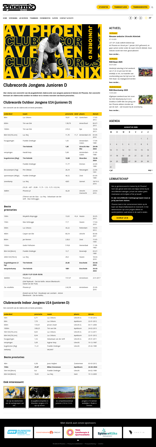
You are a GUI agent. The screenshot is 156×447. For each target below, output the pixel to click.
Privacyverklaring (90, 444)
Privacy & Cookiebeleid (74, 444)
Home (5, 18)
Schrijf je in (122, 217)
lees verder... (114, 54)
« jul (110, 170)
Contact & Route (66, 18)
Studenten (103, 7)
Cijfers (55, 18)
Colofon (100, 444)
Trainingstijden (120, 7)
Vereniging (13, 18)
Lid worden (23, 18)
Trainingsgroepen (140, 7)
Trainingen (34, 18)
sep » (150, 170)
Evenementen (45, 18)
